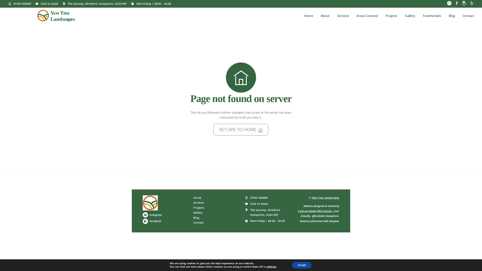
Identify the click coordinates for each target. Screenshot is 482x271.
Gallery (410, 16)
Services (343, 16)
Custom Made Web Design (315, 211)
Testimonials (432, 16)
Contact (468, 16)
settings (271, 267)
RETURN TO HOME (237, 130)
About (325, 16)
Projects (391, 16)
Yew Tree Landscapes (325, 197)
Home (308, 16)
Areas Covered (367, 16)
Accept (302, 265)
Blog (452, 16)
